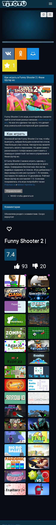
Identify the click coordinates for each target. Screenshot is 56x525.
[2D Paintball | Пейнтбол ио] (15, 320)
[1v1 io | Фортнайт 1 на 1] (15, 437)
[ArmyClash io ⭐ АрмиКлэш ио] (15, 294)
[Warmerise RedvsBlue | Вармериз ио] (38, 424)
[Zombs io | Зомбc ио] (15, 333)
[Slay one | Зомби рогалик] (38, 320)
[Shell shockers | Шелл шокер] (38, 281)
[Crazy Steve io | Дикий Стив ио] (15, 372)
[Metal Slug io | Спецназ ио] (38, 463)
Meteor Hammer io (26, 184)
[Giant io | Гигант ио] (38, 450)
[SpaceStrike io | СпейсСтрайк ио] (38, 294)
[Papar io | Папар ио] (15, 307)
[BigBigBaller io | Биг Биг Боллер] (15, 450)
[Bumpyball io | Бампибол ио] (38, 333)
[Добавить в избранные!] (8, 230)
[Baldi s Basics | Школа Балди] (15, 281)
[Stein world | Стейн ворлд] (38, 307)
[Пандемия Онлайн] (15, 463)
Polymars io (9, 184)
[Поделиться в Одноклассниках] (21, 54)
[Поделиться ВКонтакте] (8, 54)
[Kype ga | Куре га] (15, 359)
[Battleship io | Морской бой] (38, 385)
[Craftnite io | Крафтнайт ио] (38, 411)
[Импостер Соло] (38, 489)
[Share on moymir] (33, 54)
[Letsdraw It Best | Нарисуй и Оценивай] (38, 398)
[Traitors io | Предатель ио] (15, 489)
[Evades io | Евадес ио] (38, 359)
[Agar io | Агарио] (15, 346)
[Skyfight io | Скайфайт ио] (38, 346)
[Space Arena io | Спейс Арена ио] (15, 411)
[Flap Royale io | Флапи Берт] (38, 437)
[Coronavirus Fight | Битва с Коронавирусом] (38, 476)
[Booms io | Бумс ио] (15, 385)
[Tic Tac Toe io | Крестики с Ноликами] (38, 372)
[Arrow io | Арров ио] (15, 398)
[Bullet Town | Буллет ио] (15, 424)
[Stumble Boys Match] (15, 476)
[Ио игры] (14, 3)
